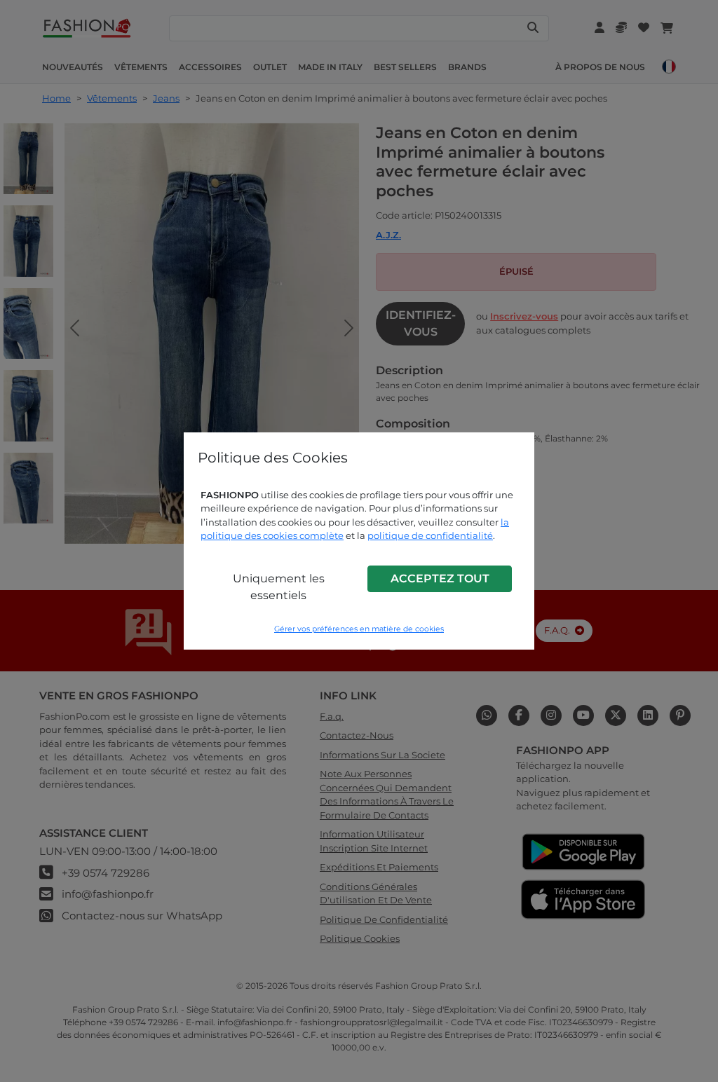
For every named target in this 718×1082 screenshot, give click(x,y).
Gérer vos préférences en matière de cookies (359, 629)
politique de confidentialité (430, 535)
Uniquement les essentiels (279, 587)
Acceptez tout (440, 578)
